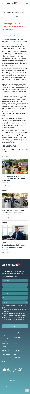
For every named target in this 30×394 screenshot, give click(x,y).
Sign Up (15, 326)
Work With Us (5, 341)
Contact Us (5, 350)
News (3, 361)
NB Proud (4, 346)
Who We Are (4, 336)
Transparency (5, 338)
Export (16, 354)
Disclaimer (4, 390)
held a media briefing (16, 41)
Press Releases (5, 384)
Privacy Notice (5, 387)
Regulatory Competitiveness (17, 336)
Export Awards (17, 357)
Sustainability (6, 354)
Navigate (17, 333)
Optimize (17, 350)
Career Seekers (5, 343)
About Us (4, 333)
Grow (15, 343)
